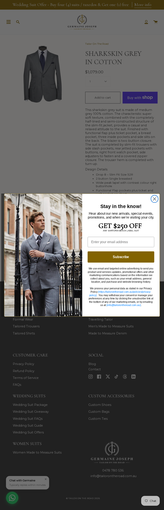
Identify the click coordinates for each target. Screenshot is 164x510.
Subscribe (121, 257)
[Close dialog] (154, 199)
